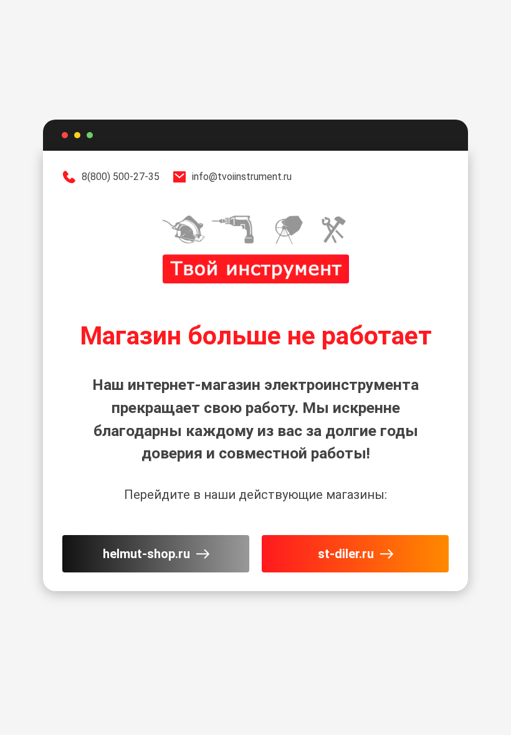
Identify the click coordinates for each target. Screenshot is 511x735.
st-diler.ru (346, 553)
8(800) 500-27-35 (121, 177)
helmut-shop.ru (146, 553)
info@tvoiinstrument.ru (242, 177)
